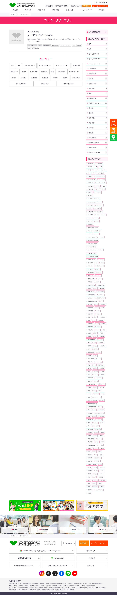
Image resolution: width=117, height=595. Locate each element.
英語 (96, 467)
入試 (98, 323)
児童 (95, 320)
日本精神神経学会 (92, 406)
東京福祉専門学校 (100, 413)
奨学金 (89, 355)
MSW (99, 170)
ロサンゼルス (91, 278)
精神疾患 (101, 445)
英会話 (89, 467)
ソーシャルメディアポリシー (57, 565)
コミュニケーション (101, 214)
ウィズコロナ (102, 179)
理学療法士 (90, 429)
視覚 (97, 470)
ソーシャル (101, 237)
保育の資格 (90, 310)
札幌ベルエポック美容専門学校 (67, 585)
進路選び (96, 480)
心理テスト (102, 384)
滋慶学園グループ (14, 583)
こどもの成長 (98, 208)
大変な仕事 (102, 345)
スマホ (97, 234)
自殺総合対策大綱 (92, 464)
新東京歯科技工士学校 (34, 590)
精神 (103, 441)
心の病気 (90, 381)
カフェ (89, 192)
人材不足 (98, 281)
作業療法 (103, 304)
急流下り (102, 387)
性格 (89, 390)
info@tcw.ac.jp (59, 558)
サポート (90, 221)
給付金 (102, 448)
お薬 (99, 186)
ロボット (100, 278)
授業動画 (97, 394)
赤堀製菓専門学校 (34, 585)
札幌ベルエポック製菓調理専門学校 (18, 585)
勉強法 (89, 333)
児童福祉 (101, 320)
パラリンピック (91, 259)
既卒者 (102, 400)
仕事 (102, 301)
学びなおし (99, 361)
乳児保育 (90, 281)
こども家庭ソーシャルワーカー (95, 211)
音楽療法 (96, 486)
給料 (89, 451)
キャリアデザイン (45, 65)
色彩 (101, 464)
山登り (102, 371)
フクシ (102, 262)
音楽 (89, 486)
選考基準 (103, 480)
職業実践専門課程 (61, 6)
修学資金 (99, 314)
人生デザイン (101, 285)
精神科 (89, 448)
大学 (89, 349)
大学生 (99, 352)
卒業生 (101, 333)
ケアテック (90, 205)
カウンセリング (101, 189)
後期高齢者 (99, 377)
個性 (89, 317)
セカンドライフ (91, 237)
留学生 (55, 78)
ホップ (98, 269)
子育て (99, 358)
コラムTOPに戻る (95, 32)
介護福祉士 (76, 65)
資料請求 (86, 6)
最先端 (13, 78)
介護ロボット (91, 291)
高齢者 (89, 493)
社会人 (101, 435)
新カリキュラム (97, 397)
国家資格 (101, 339)
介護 (96, 288)
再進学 (98, 330)
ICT (12, 65)
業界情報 (34, 78)
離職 (95, 483)
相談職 (65, 78)
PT (88, 173)
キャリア (90, 195)
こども (89, 208)
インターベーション (100, 176)
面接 (100, 483)
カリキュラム (98, 192)
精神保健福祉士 (21, 84)
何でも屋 (90, 304)
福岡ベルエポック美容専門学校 (85, 585)
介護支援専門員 (91, 294)
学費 (52, 71)
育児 (100, 451)
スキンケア (90, 224)
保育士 (24, 71)
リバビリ (99, 275)
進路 (89, 480)
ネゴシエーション (92, 253)
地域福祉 (101, 342)
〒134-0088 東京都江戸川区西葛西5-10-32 (42, 551)
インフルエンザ (91, 179)
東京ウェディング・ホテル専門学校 (64, 590)
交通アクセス (75, 6)
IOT (89, 170)
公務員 (103, 323)
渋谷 (102, 422)
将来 (96, 368)
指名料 (89, 394)
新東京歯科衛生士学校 (48, 590)
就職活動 (96, 371)
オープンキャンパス (99, 6)
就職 (89, 371)
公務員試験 (90, 326)
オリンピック (91, 186)
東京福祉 (90, 413)
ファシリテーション (92, 262)
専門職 (89, 368)
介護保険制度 (101, 291)
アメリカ (90, 176)
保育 (103, 307)
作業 (97, 304)
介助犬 (89, 288)
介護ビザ (102, 288)
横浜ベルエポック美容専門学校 (38, 587)
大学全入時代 (91, 352)
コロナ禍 (97, 218)
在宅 (89, 342)
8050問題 (90, 166)
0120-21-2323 (24, 558)
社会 (96, 435)
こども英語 (90, 214)
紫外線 (96, 448)
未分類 (23, 78)
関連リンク (91, 565)
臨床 (101, 454)
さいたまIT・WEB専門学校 (73, 583)
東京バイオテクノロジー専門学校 (18, 590)
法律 (89, 422)
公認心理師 (33, 71)
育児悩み (90, 454)
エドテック (90, 182)
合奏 (96, 336)
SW (93, 173)
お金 (104, 186)
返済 (95, 477)
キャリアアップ (29, 65)
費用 (96, 473)
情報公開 (49, 6)
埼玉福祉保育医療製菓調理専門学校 (55, 583)
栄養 (89, 416)
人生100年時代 (91, 285)
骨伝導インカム (99, 489)
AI (96, 166)
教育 (89, 397)
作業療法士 (14, 71)
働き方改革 (102, 317)
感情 (100, 390)
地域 (95, 342)
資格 (101, 473)
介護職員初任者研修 (100, 298)
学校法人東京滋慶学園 (38, 583)
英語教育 (90, 470)
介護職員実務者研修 (92, 301)
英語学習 (102, 467)
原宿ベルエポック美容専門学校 (49, 585)
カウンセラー (91, 189)
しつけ (97, 221)
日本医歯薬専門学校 (25, 583)
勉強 (104, 330)
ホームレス (90, 269)
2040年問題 (99, 163)
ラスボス (100, 272)
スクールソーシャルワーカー (94, 230)
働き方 (95, 317)
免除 (89, 320)
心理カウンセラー (75, 71)
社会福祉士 (76, 78)
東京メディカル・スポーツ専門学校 (95, 587)
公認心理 (99, 326)
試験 (102, 470)
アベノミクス (101, 173)
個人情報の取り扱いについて (23, 565)
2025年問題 (90, 163)
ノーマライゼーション (93, 256)
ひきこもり (101, 259)
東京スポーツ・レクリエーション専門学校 (73, 587)
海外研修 (45, 78)
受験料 (89, 336)
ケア (101, 202)
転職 (89, 477)
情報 (95, 390)
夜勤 (96, 345)
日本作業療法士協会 (92, 403)
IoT (19, 65)
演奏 (89, 425)
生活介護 (99, 429)
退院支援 (101, 477)
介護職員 (90, 298)
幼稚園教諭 (61, 71)
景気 (89, 409)
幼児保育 (96, 374)
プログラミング (100, 266)
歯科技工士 (90, 419)
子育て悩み (90, 361)
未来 (95, 409)
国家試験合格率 (91, 339)
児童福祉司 (90, 323)
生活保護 (90, 432)
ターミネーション (92, 250)
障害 (89, 483)
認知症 (89, 473)
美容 (95, 451)
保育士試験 (90, 314)
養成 (102, 486)
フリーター (90, 266)
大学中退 (96, 349)
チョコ (101, 250)
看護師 (89, 435)
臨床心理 (90, 457)
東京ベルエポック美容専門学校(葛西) (19, 587)
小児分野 (102, 368)
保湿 (98, 307)
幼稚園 (102, 374)
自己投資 (98, 461)
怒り (96, 387)
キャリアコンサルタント (93, 198)
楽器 (95, 416)
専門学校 (101, 365)
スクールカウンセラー (93, 227)
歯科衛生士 (99, 419)
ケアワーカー (100, 205)
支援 (103, 394)
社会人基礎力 (91, 438)
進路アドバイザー (69, 84)
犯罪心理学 (96, 425)
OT (104, 170)
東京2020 (101, 409)
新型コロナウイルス (92, 400)
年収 (89, 374)
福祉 (98, 441)
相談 (97, 432)
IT (93, 170)
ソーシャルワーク (92, 246)
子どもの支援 (91, 358)
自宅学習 (90, 461)
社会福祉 (100, 438)
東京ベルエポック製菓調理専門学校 (92, 583)
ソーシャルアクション (93, 240)
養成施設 (90, 489)
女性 (96, 355)
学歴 (89, 365)
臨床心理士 (45, 84)
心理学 (89, 387)
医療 (96, 333)
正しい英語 (101, 416)
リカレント (90, 275)
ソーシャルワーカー (62, 65)
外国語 (89, 345)
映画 (101, 406)
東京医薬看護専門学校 (55, 587)
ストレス (90, 234)
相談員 (102, 432)
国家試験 (44, 71)
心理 (97, 381)
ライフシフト (91, 272)
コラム (89, 218)
